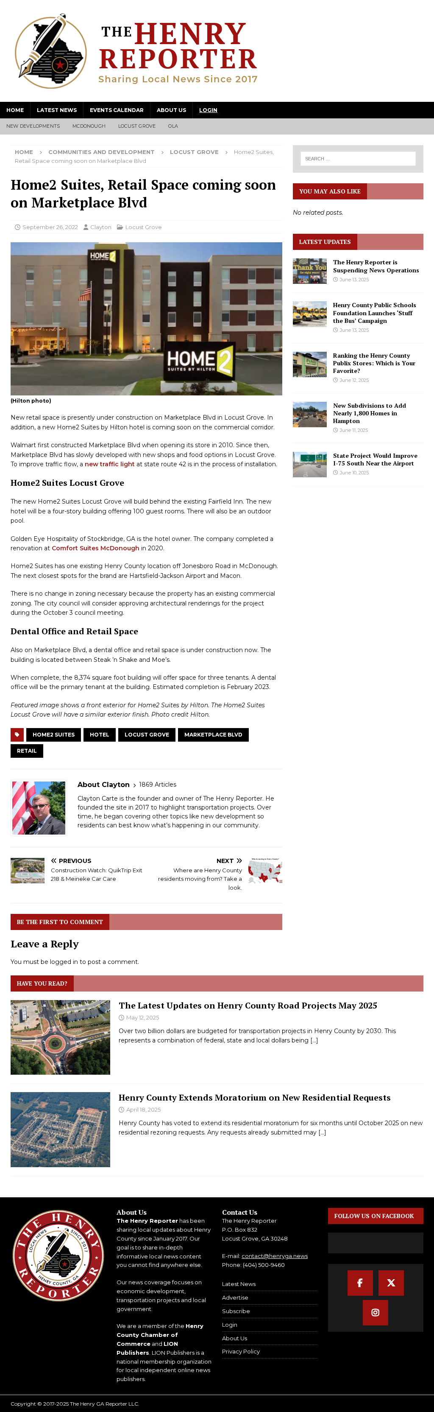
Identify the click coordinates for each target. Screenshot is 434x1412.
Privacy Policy (241, 1351)
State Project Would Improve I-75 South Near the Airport (375, 459)
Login (208, 110)
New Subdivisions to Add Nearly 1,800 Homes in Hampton (369, 413)
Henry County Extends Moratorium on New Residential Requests (255, 1097)
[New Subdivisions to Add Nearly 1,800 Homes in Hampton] (310, 414)
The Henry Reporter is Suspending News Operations (376, 266)
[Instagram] (375, 1312)
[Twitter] (391, 1283)
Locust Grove (137, 126)
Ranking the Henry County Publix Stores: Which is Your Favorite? (374, 363)
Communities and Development (101, 151)
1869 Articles (157, 784)
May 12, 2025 (142, 1017)
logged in (64, 962)
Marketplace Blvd (213, 734)
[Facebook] (360, 1283)
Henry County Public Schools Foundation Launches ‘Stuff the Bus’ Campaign (374, 312)
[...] (314, 1040)
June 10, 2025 (354, 473)
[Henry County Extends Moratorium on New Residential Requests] (60, 1129)
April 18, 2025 (143, 1109)
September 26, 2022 (50, 227)
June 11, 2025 (354, 430)
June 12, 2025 (354, 380)
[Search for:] (358, 158)
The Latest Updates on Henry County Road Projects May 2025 (248, 1005)
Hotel (99, 734)
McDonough (89, 126)
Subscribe (236, 1311)
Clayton (100, 227)
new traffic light (110, 464)
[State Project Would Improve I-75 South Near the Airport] (310, 464)
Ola (173, 126)
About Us (171, 110)
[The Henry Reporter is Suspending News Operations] (310, 271)
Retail (27, 751)
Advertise (235, 1297)
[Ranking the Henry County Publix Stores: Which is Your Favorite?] (310, 364)
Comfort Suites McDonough (95, 548)
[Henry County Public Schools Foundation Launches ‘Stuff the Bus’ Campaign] (310, 314)
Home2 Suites (54, 734)
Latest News (57, 110)
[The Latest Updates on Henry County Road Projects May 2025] (60, 1037)
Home (15, 110)
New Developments (33, 126)
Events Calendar (117, 110)
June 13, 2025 (354, 280)
